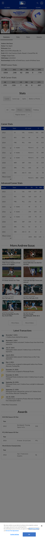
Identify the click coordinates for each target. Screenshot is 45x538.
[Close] (41, 526)
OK (29, 534)
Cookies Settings (14, 534)
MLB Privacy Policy (34, 528)
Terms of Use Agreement (12, 530)
